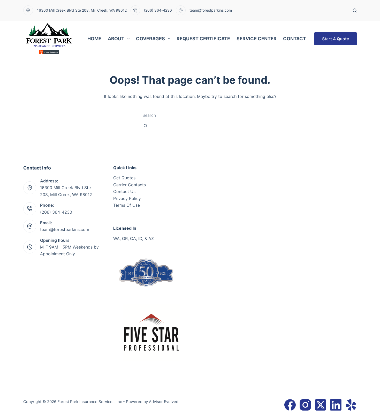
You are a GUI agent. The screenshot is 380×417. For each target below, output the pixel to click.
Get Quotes (124, 177)
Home (94, 38)
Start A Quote (335, 38)
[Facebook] (290, 405)
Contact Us (124, 191)
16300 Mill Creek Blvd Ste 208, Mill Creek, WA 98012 (82, 10)
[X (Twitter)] (320, 405)
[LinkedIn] (335, 405)
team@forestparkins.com (210, 10)
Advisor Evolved (163, 401)
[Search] (355, 10)
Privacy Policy (127, 198)
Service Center (257, 38)
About (116, 38)
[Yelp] (351, 405)
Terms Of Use (126, 205)
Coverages (150, 38)
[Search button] (145, 125)
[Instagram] (305, 405)
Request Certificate (203, 38)
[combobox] (182, 115)
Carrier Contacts (129, 184)
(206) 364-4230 (158, 10)
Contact (294, 38)
